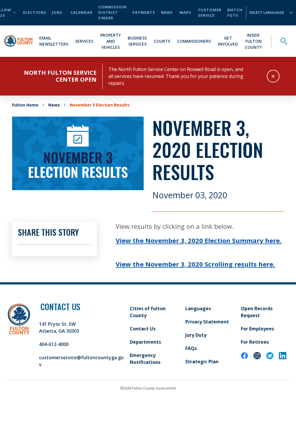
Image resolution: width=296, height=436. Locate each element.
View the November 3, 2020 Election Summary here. (199, 240)
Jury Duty (195, 335)
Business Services (137, 41)
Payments (143, 12)
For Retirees (255, 342)
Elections (34, 12)
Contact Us (143, 328)
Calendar (81, 12)
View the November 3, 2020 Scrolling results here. (195, 264)
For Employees (257, 328)
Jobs (57, 12)
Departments (145, 342)
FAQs (191, 348)
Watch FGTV (235, 12)
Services (84, 41)
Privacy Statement (207, 322)
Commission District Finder (112, 12)
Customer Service (209, 12)
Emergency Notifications (145, 358)
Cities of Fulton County (148, 312)
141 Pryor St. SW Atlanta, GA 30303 (59, 327)
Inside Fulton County (253, 41)
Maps (185, 12)
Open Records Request (257, 312)
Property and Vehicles (110, 41)
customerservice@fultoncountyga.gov (81, 361)
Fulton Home (25, 105)
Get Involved (228, 41)
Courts (162, 41)
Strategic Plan (202, 361)
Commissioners (194, 41)
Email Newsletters (53, 41)
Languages (198, 308)
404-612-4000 (54, 344)
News (167, 12)
